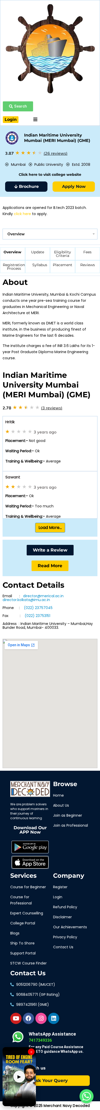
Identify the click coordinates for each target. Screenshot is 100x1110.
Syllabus (39, 265)
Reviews (87, 265)
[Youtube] (16, 1018)
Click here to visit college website (50, 174)
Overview (12, 252)
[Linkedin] (53, 1018)
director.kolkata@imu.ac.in (26, 600)
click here (22, 213)
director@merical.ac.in (45, 596)
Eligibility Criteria (62, 253)
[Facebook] (28, 1018)
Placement (62, 265)
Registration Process (14, 266)
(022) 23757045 (38, 608)
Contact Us (28, 973)
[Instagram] (41, 1018)
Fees (87, 252)
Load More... (50, 527)
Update (37, 252)
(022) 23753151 (37, 616)
